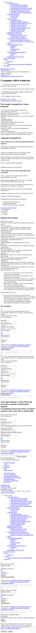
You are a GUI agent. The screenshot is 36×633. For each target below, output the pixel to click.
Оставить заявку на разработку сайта (11, 100)
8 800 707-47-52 (5, 70)
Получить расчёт (5, 349)
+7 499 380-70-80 (5, 486)
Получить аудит (5, 603)
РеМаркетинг (4, 76)
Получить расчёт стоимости (9, 208)
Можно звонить (5, 335)
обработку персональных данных (20, 344)
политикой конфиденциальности (14, 627)
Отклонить (4, 631)
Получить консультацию (8, 68)
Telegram (3, 341)
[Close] (1, 309)
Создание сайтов (13, 76)
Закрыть (3, 621)
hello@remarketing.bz (6, 489)
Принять (10, 631)
